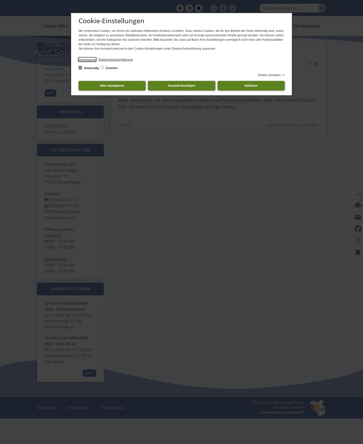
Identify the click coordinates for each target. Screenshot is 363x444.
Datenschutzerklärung (116, 59)
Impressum (87, 59)
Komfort (111, 68)
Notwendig (91, 68)
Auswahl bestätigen (181, 85)
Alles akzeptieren (112, 85)
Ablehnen (251, 85)
